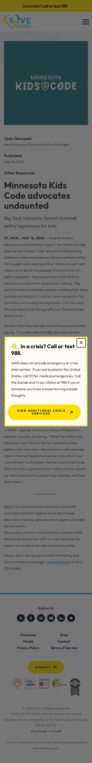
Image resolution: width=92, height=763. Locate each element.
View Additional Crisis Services (41, 412)
